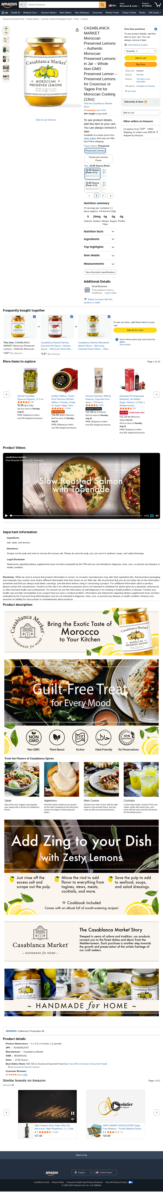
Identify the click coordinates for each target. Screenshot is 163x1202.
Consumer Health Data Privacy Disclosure (84, 1182)
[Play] (5, 515)
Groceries (97, 12)
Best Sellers (66, 12)
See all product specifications (100, 272)
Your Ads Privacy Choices (116, 1182)
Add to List (128, 112)
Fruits (76, 19)
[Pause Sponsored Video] (72, 1113)
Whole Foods (112, 12)
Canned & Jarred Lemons (26, 1067)
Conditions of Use (41, 1182)
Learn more (111, 293)
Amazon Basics (49, 12)
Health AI (15, 12)
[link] (57, 327)
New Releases (82, 12)
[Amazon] (9, 5)
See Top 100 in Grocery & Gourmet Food (85, 1064)
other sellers (90, 138)
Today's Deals (129, 12)
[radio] (6, 30)
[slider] (76, 515)
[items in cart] (158, 5)
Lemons (84, 19)
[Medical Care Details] (38, 12)
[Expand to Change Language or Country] (90, 1172)
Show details (125, 344)
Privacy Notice (58, 1182)
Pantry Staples (33, 19)
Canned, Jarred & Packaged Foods (56, 19)
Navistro (140, 75)
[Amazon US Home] (52, 1174)
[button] (4, 13)
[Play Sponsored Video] (115, 1106)
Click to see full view (46, 120)
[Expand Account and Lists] (138, 6)
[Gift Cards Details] (160, 12)
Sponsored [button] (7, 1085)
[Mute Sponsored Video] (72, 1119)
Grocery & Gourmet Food (13, 19)
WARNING (11, 1031)
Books (142, 12)
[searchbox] (63, 5)
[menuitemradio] (152, 515)
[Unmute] (157, 515)
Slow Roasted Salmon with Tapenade (24, 460)
